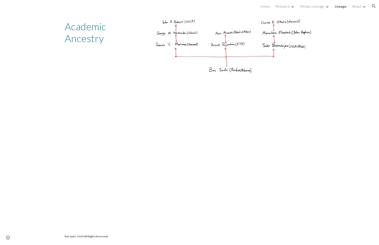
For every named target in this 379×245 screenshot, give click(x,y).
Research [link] (282, 6)
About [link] (356, 6)
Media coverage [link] (312, 6)
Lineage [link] (340, 6)
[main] (103, 33)
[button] (373, 6)
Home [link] (265, 6)
